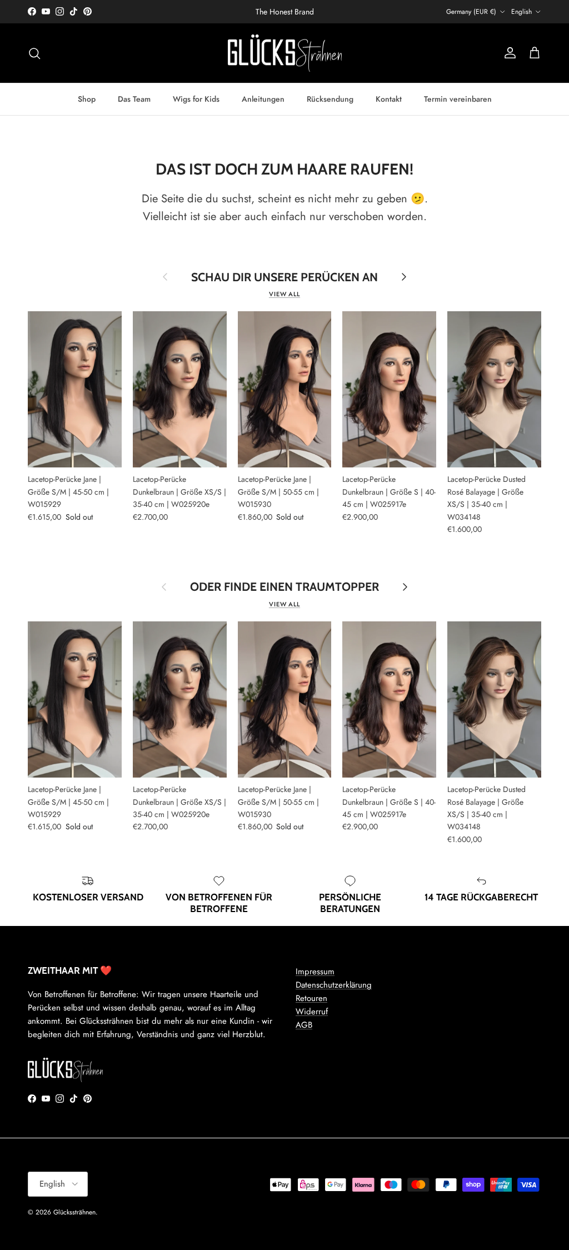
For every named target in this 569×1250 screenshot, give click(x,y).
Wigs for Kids (196, 98)
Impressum (315, 971)
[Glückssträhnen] (285, 53)
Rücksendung (330, 98)
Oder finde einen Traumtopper (284, 587)
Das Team (134, 98)
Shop (87, 98)
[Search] (34, 53)
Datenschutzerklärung (334, 985)
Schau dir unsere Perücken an (284, 277)
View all (284, 294)
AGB (304, 1025)
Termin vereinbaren (458, 98)
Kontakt (389, 98)
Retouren (311, 998)
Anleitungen (263, 98)
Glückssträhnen (74, 1212)
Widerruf (312, 1011)
